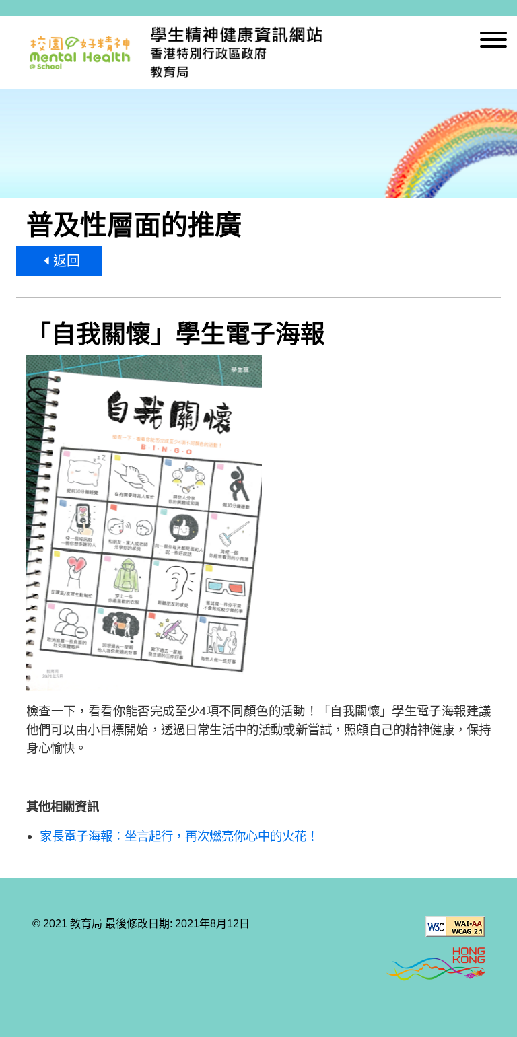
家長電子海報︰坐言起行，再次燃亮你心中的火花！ (179, 836)
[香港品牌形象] (435, 965)
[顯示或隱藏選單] (493, 42)
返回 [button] (64, 261)
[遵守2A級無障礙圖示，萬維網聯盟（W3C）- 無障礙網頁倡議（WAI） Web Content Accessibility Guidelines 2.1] (455, 926)
